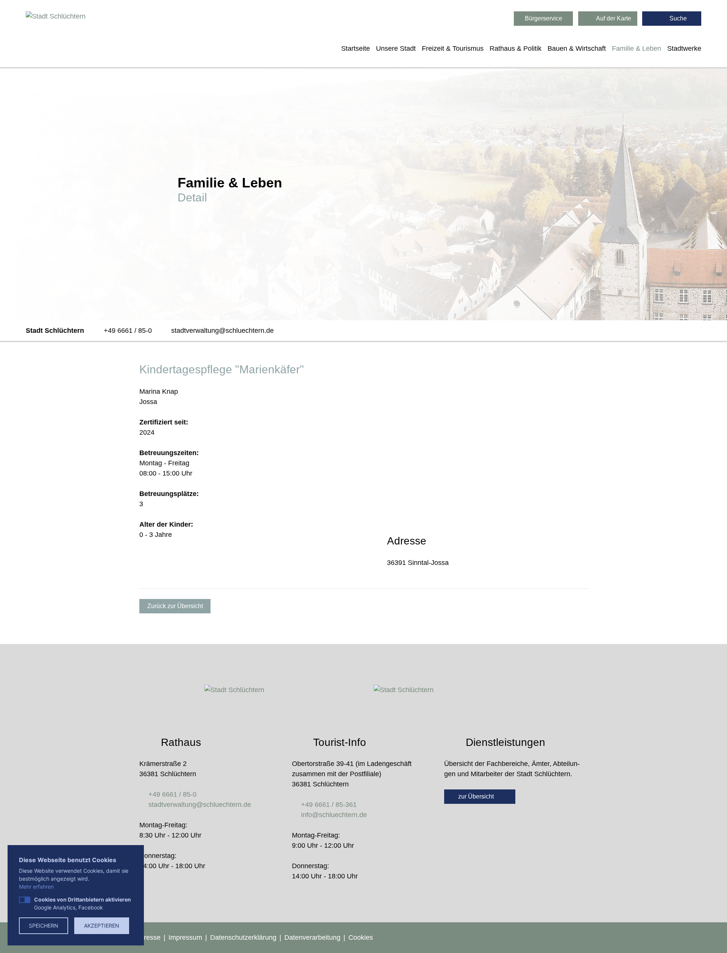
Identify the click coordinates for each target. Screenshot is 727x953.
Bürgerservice (543, 18)
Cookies (360, 937)
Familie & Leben (636, 48)
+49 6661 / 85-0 (128, 330)
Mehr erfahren (36, 886)
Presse (150, 937)
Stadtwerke (684, 48)
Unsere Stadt (396, 48)
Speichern (43, 925)
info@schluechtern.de (334, 815)
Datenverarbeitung (312, 937)
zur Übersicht (476, 796)
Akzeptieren (101, 925)
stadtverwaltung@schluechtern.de (222, 330)
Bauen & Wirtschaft (577, 48)
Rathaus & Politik (515, 48)
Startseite (355, 48)
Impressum (185, 937)
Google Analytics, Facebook (82, 903)
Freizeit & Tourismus (453, 48)
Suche (677, 18)
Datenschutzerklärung (243, 937)
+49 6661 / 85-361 (329, 804)
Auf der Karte (613, 18)
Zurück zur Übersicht (175, 606)
